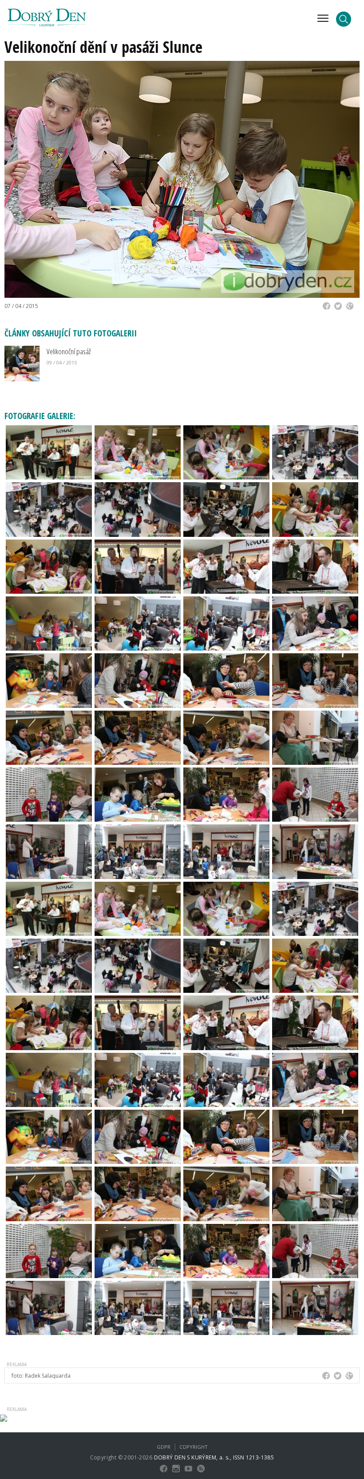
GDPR (163, 1446)
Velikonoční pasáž (69, 351)
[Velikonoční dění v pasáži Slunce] (49, 451)
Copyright (193, 1446)
